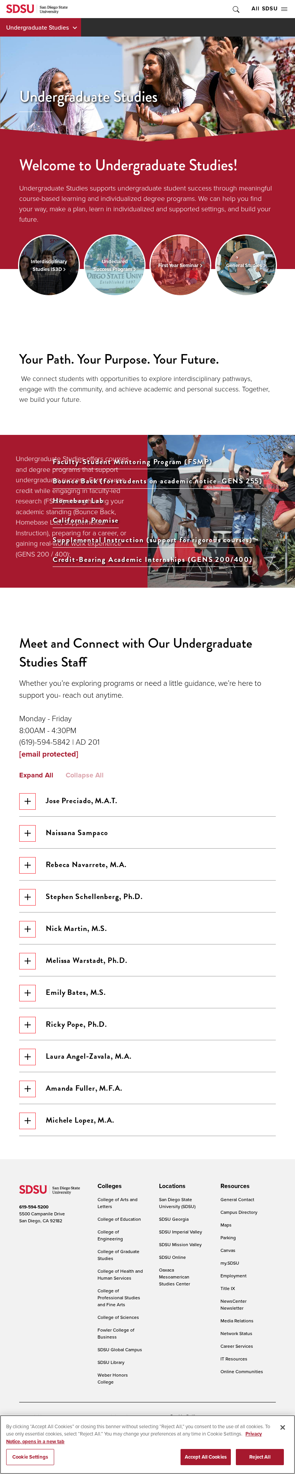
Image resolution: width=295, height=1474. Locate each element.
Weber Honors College (113, 1378)
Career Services (236, 1346)
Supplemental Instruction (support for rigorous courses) (153, 540)
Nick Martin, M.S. (76, 928)
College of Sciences (118, 1317)
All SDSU (265, 9)
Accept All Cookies (206, 1457)
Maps (226, 1225)
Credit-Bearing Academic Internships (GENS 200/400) (153, 559)
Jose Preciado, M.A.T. (82, 800)
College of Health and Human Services (120, 1274)
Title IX (227, 1288)
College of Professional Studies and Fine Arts (119, 1297)
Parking (228, 1237)
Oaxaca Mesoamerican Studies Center (174, 1277)
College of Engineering (110, 1235)
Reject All (259, 1457)
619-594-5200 (33, 1206)
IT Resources (233, 1358)
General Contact (237, 1199)
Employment (233, 1275)
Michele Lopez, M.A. (80, 1120)
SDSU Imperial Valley (180, 1231)
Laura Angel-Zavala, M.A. (89, 1056)
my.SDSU (229, 1263)
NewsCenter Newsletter (233, 1304)
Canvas (227, 1250)
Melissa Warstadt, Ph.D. (87, 960)
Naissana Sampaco (77, 832)
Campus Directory (238, 1212)
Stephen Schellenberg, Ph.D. (94, 896)
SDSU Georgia (174, 1219)
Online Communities (241, 1371)
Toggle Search (235, 9)
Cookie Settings (30, 1457)
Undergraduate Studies (37, 27)
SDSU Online (172, 1257)
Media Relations (237, 1320)
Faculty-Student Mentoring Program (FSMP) (133, 462)
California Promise (86, 520)
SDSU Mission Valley (180, 1244)
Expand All (36, 775)
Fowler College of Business (116, 1333)
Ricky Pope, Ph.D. (76, 1024)
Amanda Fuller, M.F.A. (84, 1088)
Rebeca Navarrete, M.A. (86, 864)
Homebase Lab (78, 500)
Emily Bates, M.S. (76, 992)
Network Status (236, 1333)
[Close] (282, 1427)
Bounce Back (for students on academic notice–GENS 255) (158, 481)
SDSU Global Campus (120, 1349)
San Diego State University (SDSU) (177, 1203)
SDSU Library (111, 1362)
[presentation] (108, 1186)
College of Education (119, 1219)
